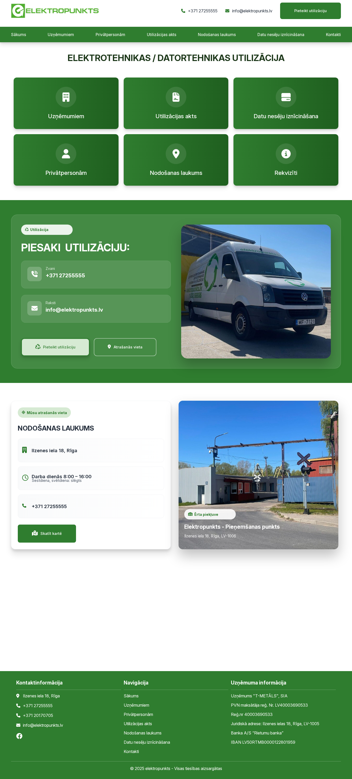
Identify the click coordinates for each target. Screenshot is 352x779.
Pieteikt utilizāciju (310, 10)
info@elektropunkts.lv (252, 11)
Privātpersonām (110, 34)
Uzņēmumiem (61, 34)
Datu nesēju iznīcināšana (280, 34)
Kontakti (333, 34)
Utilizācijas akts (161, 34)
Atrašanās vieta (128, 347)
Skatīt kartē (51, 533)
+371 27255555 (202, 11)
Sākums (18, 34)
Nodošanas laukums (217, 34)
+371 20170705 (38, 715)
